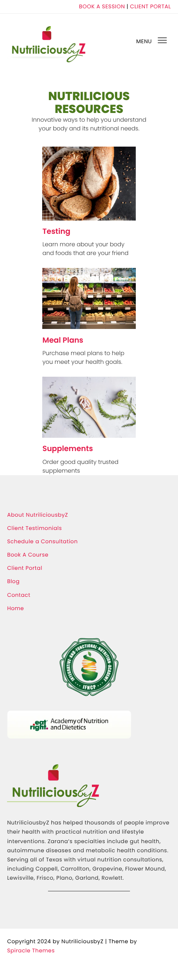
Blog (13, 581)
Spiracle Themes (31, 950)
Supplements (67, 449)
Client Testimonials (34, 528)
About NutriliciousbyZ (37, 515)
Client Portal (24, 568)
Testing (56, 231)
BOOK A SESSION (102, 6)
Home (15, 608)
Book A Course (27, 555)
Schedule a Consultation (42, 541)
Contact (18, 595)
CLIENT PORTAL (150, 6)
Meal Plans (62, 340)
